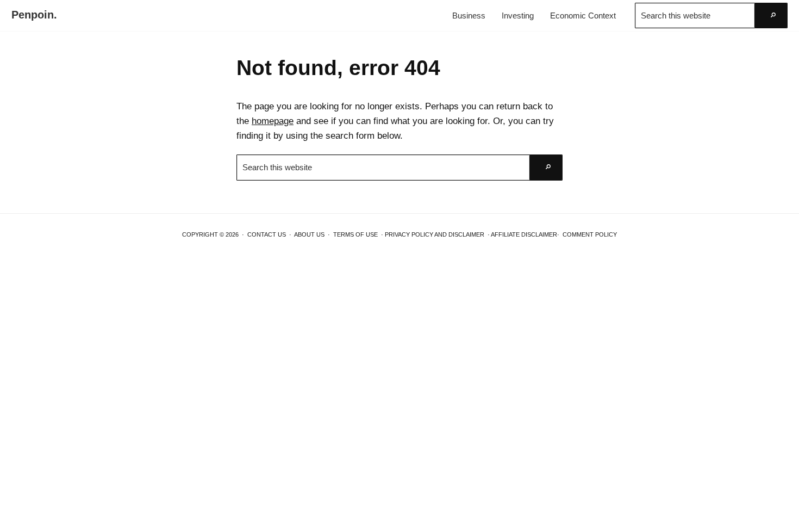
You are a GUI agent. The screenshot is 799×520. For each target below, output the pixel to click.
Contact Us (266, 234)
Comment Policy (590, 234)
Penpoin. (34, 15)
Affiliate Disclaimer (524, 234)
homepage (273, 120)
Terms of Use (355, 234)
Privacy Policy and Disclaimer (434, 234)
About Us (309, 234)
